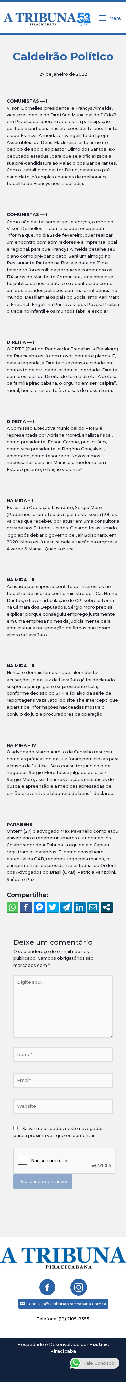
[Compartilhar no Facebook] (26, 907)
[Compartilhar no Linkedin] (80, 907)
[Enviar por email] (93, 907)
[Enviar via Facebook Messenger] (39, 907)
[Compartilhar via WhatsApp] (12, 907)
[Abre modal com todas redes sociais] (107, 907)
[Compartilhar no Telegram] (66, 907)
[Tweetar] (53, 907)
